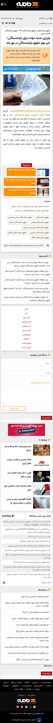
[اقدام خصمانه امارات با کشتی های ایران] (41, 489)
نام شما (48, 363)
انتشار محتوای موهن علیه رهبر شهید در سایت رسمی (30, 206)
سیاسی (35, 682)
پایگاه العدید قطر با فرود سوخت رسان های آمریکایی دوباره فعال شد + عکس (27, 604)
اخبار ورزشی (26, 322)
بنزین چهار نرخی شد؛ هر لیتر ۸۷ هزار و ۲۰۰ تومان (20, 181)
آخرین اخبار (26, 347)
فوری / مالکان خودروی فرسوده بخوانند (21, 169)
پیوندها (29, 689)
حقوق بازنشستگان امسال (18, 222)
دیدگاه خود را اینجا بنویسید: (40, 382)
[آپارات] (17, 707)
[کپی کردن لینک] (47, 245)
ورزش (5, 682)
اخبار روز (26, 317)
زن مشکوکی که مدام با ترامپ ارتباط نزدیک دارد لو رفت (28, 653)
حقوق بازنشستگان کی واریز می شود (36, 227)
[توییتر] (10, 23)
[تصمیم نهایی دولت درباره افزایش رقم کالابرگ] (43, 192)
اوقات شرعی (19, 689)
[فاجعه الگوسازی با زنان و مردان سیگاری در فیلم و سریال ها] (41, 502)
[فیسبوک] (7, 23)
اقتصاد (27, 682)
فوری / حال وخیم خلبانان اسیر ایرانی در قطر (32, 659)
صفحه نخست (46, 682)
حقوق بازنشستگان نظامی (40, 222)
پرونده (37, 689)
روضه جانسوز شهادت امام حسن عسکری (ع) (32, 631)
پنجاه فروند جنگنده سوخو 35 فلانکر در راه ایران (32, 210)
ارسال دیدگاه (14, 408)
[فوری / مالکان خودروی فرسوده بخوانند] (43, 172)
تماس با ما (31, 695)
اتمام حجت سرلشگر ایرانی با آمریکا (36, 612)
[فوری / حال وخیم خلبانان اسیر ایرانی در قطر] (41, 476)
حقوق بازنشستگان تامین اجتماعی (20, 217)
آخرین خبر (26, 330)
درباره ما (21, 695)
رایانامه (48, 373)
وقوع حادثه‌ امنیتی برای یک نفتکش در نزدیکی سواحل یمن (27, 646)
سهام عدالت (26, 343)
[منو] (2, 4)
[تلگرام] (6, 23)
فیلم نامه (6, 685)
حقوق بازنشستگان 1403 (40, 237)
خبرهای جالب (26, 685)
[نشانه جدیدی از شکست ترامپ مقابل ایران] (41, 463)
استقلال (27, 339)
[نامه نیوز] (27, 4)
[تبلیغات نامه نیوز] (26, 69)
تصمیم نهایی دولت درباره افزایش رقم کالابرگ (22, 191)
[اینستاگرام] (30, 707)
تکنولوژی (15, 685)
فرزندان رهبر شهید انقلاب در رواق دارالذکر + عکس (30, 618)
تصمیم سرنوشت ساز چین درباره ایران (35, 596)
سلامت (48, 685)
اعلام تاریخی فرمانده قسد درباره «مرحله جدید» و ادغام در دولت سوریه (28, 639)
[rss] (34, 707)
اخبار (26, 309)
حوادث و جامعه (16, 682)
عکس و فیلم (38, 685)
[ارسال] (14, 23)
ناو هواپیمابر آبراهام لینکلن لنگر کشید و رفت (32, 624)
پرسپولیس (26, 334)
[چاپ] (12, 23)
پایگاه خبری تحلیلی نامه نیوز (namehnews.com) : (31, 111)
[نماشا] (21, 706)
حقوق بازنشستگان (22, 115)
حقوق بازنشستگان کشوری (39, 232)
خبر (26, 313)
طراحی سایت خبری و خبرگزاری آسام (24, 720)
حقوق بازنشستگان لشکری (17, 232)
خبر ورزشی (26, 326)
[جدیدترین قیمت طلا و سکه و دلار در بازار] (41, 450)
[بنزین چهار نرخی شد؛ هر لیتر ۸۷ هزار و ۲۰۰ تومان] (43, 182)
